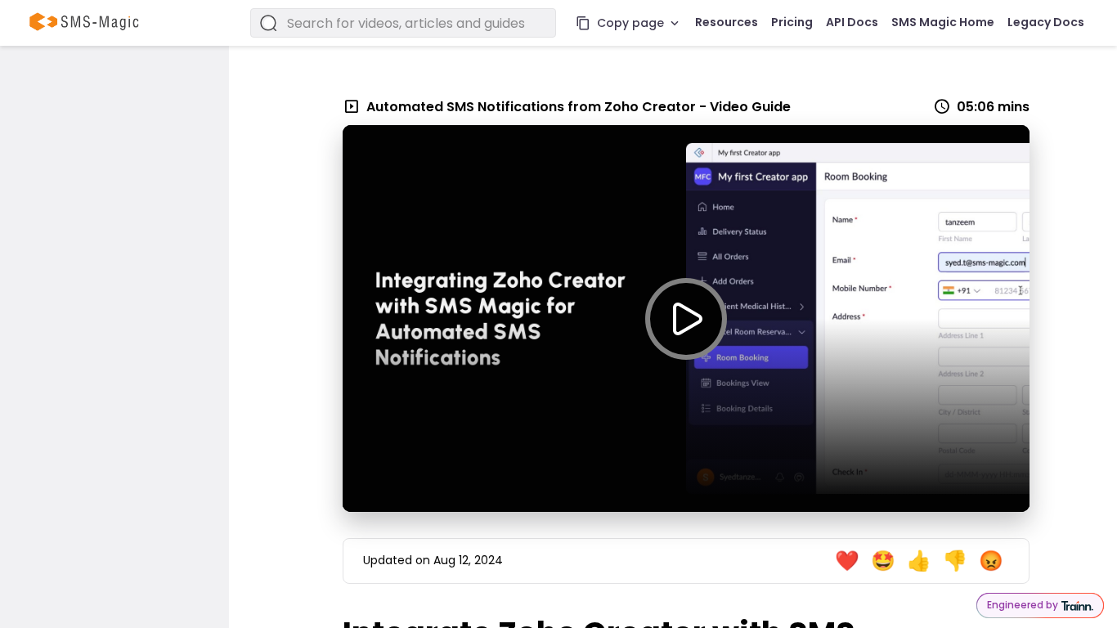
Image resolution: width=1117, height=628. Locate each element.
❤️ (847, 561)
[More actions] (674, 23)
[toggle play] (686, 319)
